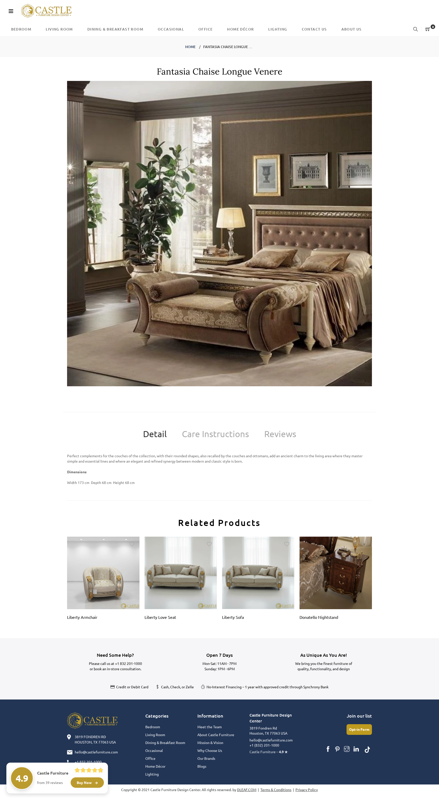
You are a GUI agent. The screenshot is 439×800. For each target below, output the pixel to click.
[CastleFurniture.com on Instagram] (347, 749)
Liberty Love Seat (160, 617)
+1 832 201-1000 (128, 663)
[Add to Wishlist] (131, 544)
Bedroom (152, 726)
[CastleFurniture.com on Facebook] (328, 749)
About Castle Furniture (215, 734)
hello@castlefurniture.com (96, 752)
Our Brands (206, 758)
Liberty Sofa (233, 617)
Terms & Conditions (275, 789)
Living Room (155, 734)
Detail (155, 434)
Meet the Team (209, 726)
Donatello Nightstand (319, 617)
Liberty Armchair (82, 617)
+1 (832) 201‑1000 (264, 745)
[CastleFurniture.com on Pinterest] (337, 749)
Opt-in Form (359, 729)
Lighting (152, 774)
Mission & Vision (210, 742)
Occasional (154, 750)
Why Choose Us (209, 750)
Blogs (201, 766)
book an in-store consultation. (117, 668)
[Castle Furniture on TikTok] (367, 749)
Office (150, 758)
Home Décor (155, 766)
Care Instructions (215, 434)
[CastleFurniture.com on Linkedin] (356, 749)
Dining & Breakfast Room (165, 742)
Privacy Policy (306, 789)
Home (190, 46)
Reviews (280, 434)
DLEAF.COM (246, 789)
